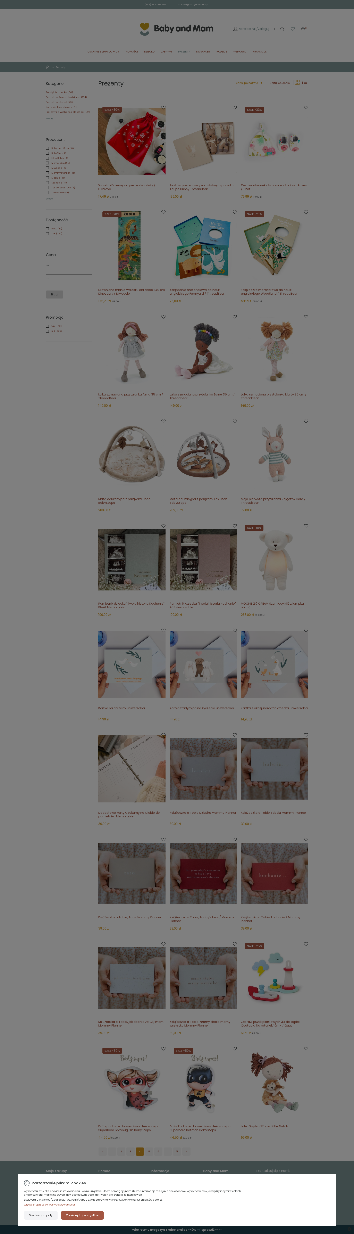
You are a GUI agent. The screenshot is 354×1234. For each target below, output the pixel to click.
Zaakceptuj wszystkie (82, 1215)
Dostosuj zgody (40, 1215)
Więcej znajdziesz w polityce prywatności (49, 1204)
